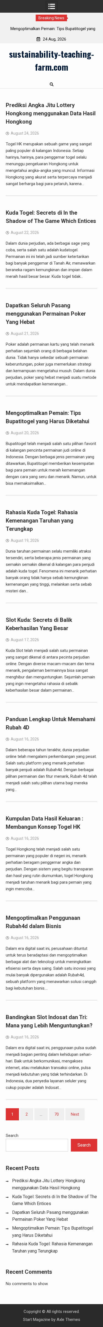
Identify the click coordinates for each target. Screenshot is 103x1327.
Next (75, 1114)
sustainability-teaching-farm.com (51, 60)
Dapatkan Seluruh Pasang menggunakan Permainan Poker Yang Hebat (46, 313)
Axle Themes (68, 1319)
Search (12, 1135)
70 (56, 1114)
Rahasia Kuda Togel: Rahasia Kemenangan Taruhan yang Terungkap (42, 520)
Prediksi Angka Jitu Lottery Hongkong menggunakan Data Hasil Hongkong (51, 113)
